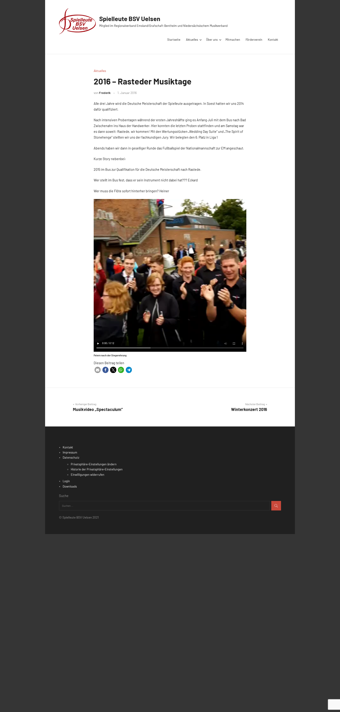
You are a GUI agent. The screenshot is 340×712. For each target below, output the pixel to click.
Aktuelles (192, 39)
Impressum (70, 452)
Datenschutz (71, 457)
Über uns (212, 39)
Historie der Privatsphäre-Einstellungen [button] (97, 469)
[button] (98, 370)
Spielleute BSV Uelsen (129, 18)
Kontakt (273, 39)
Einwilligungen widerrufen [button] (87, 474)
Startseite (173, 39)
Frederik (105, 93)
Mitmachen (233, 39)
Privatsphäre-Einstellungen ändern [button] (94, 464)
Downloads (70, 486)
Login (66, 481)
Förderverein (254, 39)
